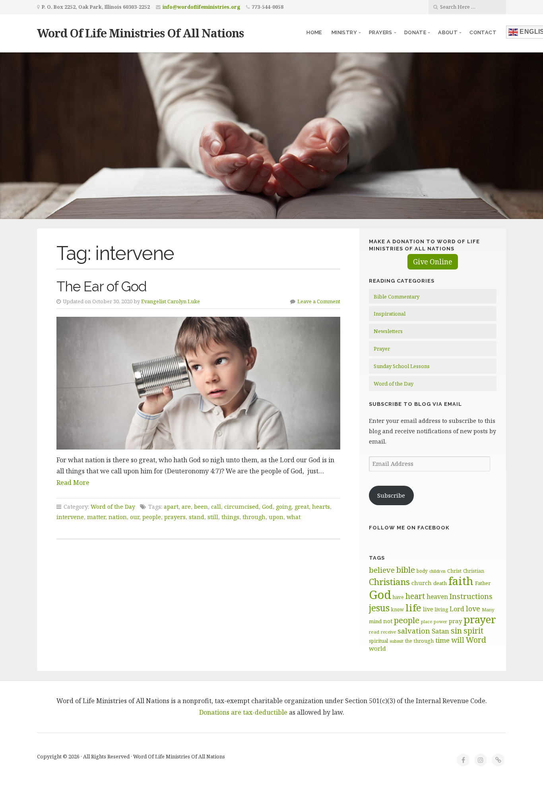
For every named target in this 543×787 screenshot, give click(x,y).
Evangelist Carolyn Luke (170, 301)
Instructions (471, 596)
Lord (457, 609)
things (230, 517)
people (151, 517)
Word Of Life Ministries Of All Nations (140, 33)
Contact (482, 32)
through (254, 517)
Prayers (380, 32)
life (413, 607)
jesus (379, 608)
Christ (454, 571)
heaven (437, 596)
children (437, 571)
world (377, 648)
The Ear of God (101, 286)
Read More (72, 482)
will (457, 640)
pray (455, 621)
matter (96, 517)
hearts (321, 506)
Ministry (344, 32)
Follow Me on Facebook (409, 528)
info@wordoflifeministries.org (201, 7)
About (448, 32)
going (283, 506)
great (302, 506)
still (213, 517)
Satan (440, 631)
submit (396, 641)
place (426, 621)
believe (382, 570)
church (421, 583)
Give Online (432, 261)
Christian (473, 571)
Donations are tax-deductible (243, 712)
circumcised (241, 506)
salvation (414, 631)
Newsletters (388, 331)
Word (476, 639)
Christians (389, 581)
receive (388, 632)
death (440, 583)
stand (196, 517)
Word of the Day (113, 506)
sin (456, 630)
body (422, 571)
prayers (175, 517)
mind (375, 621)
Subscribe (391, 495)
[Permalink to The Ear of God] (198, 383)
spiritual (378, 641)
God (267, 506)
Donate (415, 32)
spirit (473, 630)
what (294, 517)
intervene (70, 517)
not (387, 621)
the (408, 641)
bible (405, 569)
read (374, 632)
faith (460, 581)
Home (314, 32)
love (473, 608)
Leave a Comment (318, 301)
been (201, 506)
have (398, 597)
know (397, 609)
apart (171, 506)
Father (483, 583)
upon (276, 517)
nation (118, 517)
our (134, 517)
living (441, 609)
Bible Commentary (396, 296)
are (186, 506)
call (216, 506)
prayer (479, 619)
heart (415, 596)
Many (488, 610)
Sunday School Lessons (402, 366)
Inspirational (389, 313)
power (440, 621)
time (442, 640)
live (428, 609)
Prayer (382, 348)
